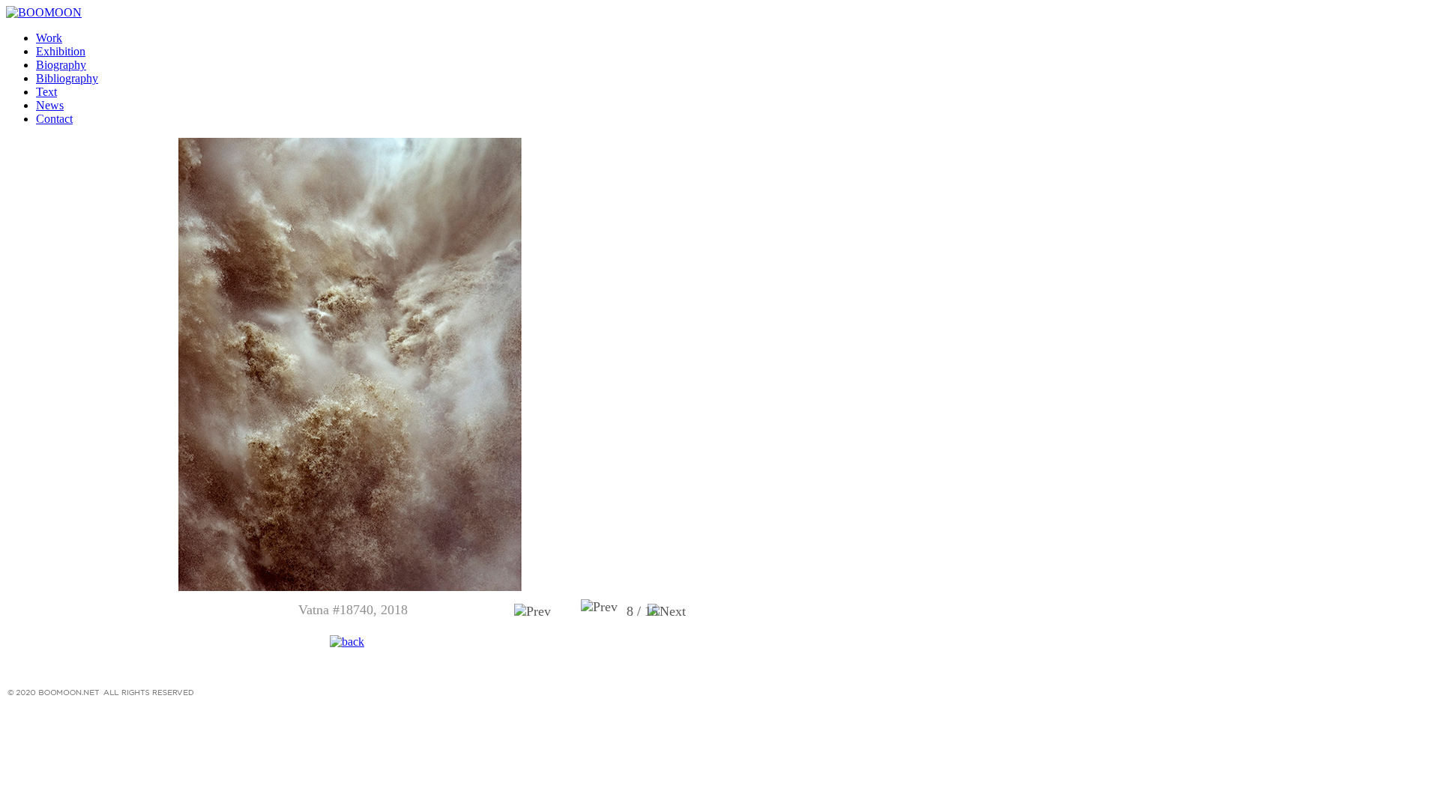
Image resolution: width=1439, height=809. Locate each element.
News (50, 105)
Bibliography (67, 78)
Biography (61, 64)
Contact (54, 118)
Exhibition (60, 51)
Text (46, 91)
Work (49, 37)
